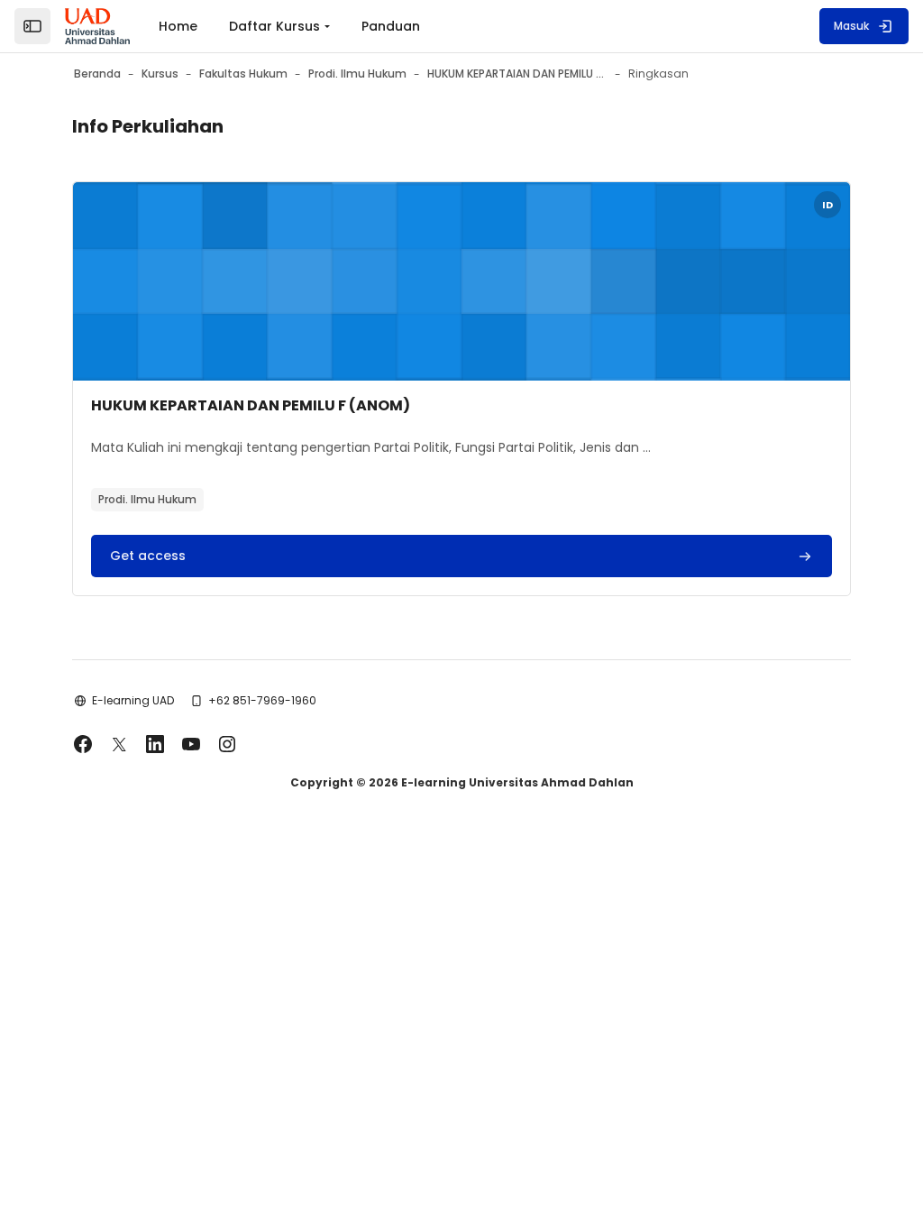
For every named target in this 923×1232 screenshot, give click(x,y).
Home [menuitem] (178, 26)
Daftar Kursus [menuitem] (274, 26)
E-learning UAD (133, 700)
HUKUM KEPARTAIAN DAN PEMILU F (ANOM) (250, 405)
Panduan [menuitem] (390, 26)
